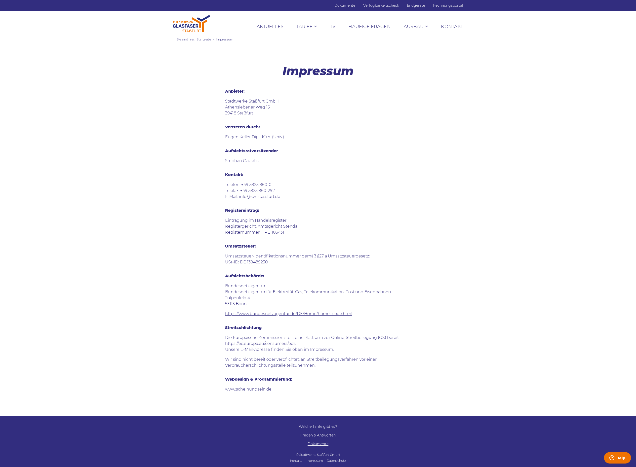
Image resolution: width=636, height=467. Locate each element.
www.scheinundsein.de (248, 389)
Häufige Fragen (369, 26)
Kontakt (452, 26)
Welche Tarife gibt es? (318, 426)
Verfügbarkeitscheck (381, 5)
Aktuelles (270, 26)
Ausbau (414, 26)
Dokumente (344, 5)
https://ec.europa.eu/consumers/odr (260, 343)
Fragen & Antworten (318, 435)
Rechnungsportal (448, 5)
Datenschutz (336, 461)
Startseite (204, 39)
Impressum (314, 461)
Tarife (304, 26)
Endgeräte (416, 5)
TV (333, 26)
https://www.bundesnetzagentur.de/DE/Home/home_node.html (288, 313)
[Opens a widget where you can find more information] (617, 458)
